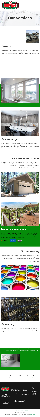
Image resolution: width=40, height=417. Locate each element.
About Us (24, 389)
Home (13, 410)
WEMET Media (32, 414)
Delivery (15, 393)
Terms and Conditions (19, 410)
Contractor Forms (25, 391)
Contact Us (6, 402)
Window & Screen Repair (15, 390)
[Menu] (37, 5)
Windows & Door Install (15, 389)
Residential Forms (25, 393)
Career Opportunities (25, 394)
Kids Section (25, 390)
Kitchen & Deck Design (15, 391)
